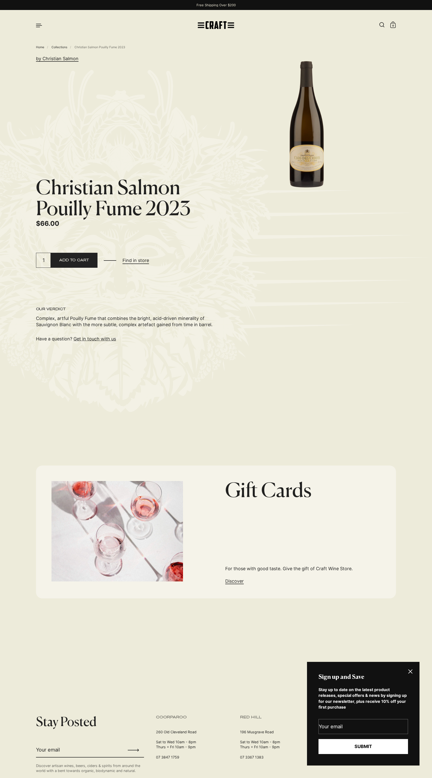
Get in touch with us (95, 338)
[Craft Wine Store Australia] (216, 25)
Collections (59, 47)
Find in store (135, 260)
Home (40, 47)
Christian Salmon (60, 58)
